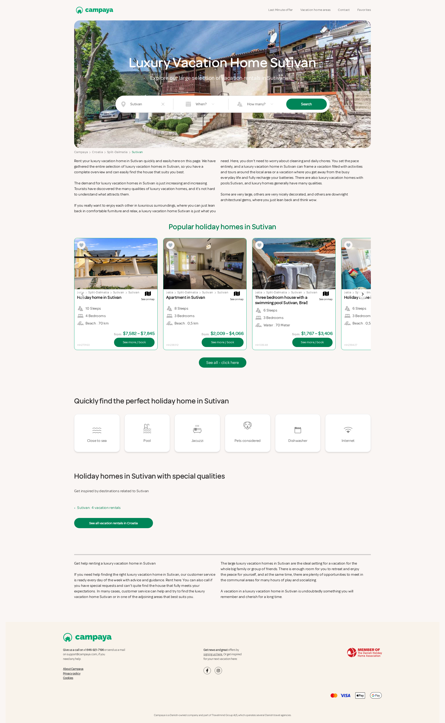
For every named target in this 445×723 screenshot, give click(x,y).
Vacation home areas (315, 10)
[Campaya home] (93, 10)
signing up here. (213, 654)
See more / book (134, 342)
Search (306, 104)
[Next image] (362, 294)
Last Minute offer (280, 10)
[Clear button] (163, 104)
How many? (256, 104)
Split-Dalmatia (117, 152)
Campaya (81, 152)
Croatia (97, 152)
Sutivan (137, 152)
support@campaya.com (82, 654)
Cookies (68, 678)
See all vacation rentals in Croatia (113, 523)
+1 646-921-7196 (94, 650)
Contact (344, 10)
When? (201, 104)
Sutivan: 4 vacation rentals (99, 507)
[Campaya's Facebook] (207, 670)
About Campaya (73, 669)
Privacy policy (71, 673)
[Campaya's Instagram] (218, 670)
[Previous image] (82, 294)
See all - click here (222, 362)
